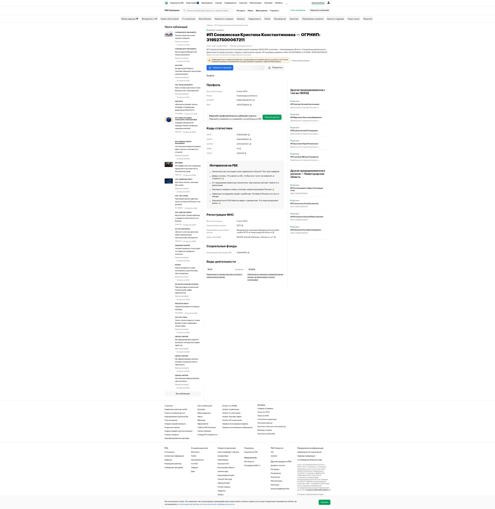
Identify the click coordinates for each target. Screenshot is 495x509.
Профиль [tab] (210, 76)
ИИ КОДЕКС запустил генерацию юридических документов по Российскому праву (188, 168)
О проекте (274, 11)
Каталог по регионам (230, 409)
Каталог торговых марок (232, 416)
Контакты (261, 405)
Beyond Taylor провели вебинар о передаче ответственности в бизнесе (187, 218)
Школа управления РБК (280, 488)
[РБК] (166, 3)
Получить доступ (272, 117)
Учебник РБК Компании (206, 427)
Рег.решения (276, 473)
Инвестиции (191, 3)
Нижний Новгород (225, 479)
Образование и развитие (312, 18)
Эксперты (241, 11)
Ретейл (267, 18)
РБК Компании (256, 3)
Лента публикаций (176, 27)
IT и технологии (188, 18)
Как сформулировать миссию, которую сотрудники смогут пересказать (186, 361)
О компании (169, 451)
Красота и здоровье (335, 18)
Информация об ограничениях (309, 451)
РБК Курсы (275, 484)
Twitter (193, 455)
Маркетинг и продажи (224, 18)
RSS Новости (249, 461)
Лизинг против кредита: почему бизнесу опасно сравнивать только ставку (187, 323)
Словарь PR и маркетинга (207, 434)
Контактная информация (174, 455)
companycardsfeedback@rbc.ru (318, 489)
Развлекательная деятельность (241, 45)
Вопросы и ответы (265, 430)
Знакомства (275, 476)
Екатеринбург (223, 455)
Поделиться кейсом (172, 427)
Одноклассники (197, 459)
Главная (210, 25)
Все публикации (183, 394)
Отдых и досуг (354, 18)
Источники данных (265, 422)
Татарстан (221, 490)
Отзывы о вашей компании (174, 423)
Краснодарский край (226, 475)
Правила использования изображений (237, 427)
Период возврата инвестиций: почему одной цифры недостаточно (187, 290)
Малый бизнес (205, 18)
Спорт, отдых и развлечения (217, 45)
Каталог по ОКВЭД (229, 405)
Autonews (243, 3)
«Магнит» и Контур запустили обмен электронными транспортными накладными (186, 234)
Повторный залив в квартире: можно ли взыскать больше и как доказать (187, 201)
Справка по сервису (265, 408)
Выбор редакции (128, 18)
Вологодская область (226, 467)
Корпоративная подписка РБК (176, 416)
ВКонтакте (195, 451)
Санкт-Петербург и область (228, 451)
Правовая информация (306, 455)
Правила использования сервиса (235, 423)
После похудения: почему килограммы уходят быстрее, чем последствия (186, 270)
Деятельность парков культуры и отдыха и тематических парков (224, 275)
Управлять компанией (319, 10)
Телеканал (268, 3)
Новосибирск (223, 459)
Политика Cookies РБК (266, 433)
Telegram (194, 467)
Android (274, 455)
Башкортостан (223, 463)
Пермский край (224, 482)
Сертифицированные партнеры (176, 438)
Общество (367, 18)
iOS (272, 451)
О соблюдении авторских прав (309, 459)
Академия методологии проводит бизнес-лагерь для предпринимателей (186, 125)
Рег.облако (275, 469)
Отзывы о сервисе (171, 434)
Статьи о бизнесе (204, 430)
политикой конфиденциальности (220, 504)
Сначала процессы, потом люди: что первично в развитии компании (187, 251)
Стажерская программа (173, 467)
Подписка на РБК (177, 3)
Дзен (193, 471)
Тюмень (220, 494)
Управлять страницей (222, 68)
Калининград (223, 471)
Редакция (168, 459)
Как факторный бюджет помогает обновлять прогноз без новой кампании (188, 71)
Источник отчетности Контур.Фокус (272, 426)
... (286, 2)
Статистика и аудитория (267, 419)
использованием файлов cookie (192, 504)
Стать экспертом (298, 10)
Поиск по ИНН (263, 415)
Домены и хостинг (278, 465)
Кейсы (250, 11)
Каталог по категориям (231, 412)
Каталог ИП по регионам (232, 420)
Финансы (241, 18)
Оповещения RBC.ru (252, 465)
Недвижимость (230, 3)
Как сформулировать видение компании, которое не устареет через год (187, 342)
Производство (280, 18)
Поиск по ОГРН (264, 411)
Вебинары (201, 420)
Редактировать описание (301, 60)
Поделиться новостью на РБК (175, 409)
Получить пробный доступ (174, 412)
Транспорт (294, 18)
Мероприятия (207, 3)
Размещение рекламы (172, 463)
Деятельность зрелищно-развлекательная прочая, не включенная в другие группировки (265, 277)
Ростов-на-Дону (224, 486)
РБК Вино (278, 3)
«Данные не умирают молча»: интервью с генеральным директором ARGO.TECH (186, 107)
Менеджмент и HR (149, 18)
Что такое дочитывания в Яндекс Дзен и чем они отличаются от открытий (188, 149)
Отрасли (218, 3)
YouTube (194, 463)
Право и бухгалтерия (170, 18)
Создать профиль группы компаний (178, 430)
